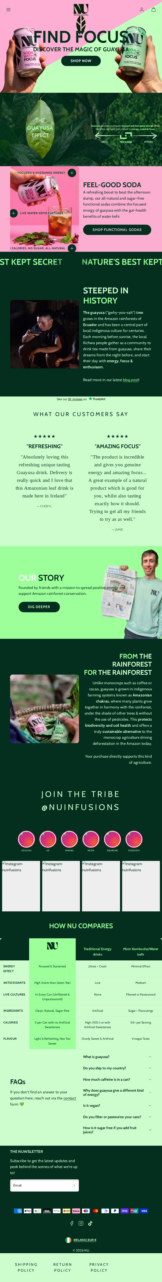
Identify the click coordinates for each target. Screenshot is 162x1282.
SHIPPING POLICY (26, 1267)
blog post (130, 380)
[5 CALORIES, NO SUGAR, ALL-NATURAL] (72, 248)
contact (69, 1098)
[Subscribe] (74, 1185)
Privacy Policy (99, 1267)
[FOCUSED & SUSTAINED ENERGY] (72, 173)
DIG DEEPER (39, 607)
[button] (8, 10)
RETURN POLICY (62, 1267)
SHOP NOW (81, 61)
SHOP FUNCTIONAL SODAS (117, 230)
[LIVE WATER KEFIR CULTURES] (13, 213)
